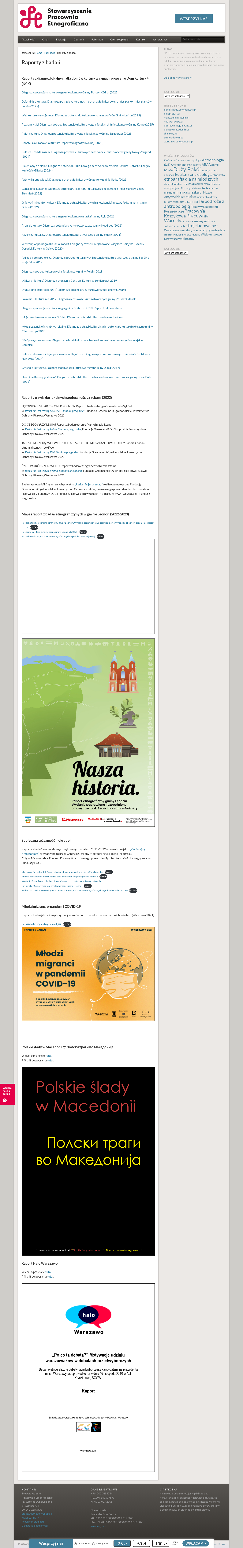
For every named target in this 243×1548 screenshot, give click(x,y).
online (188, 202)
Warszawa (171, 230)
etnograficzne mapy (198, 183)
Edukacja (61, 39)
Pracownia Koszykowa (184, 213)
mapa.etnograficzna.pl (176, 117)
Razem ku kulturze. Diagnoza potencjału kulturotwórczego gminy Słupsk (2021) (71, 234)
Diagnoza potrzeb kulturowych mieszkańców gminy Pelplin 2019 (62, 271)
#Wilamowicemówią (175, 160)
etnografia (219, 174)
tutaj (48, 1055)
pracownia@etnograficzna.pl (37, 1513)
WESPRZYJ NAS (193, 18)
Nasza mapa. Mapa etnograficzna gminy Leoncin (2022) (49, 531)
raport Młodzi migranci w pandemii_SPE (42, 924)
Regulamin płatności (33, 1521)
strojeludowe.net (173, 137)
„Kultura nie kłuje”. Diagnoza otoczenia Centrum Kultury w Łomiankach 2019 (69, 280)
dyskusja (205, 170)
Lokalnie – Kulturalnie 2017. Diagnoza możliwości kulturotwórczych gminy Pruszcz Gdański (79, 299)
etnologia (215, 184)
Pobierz (34, 527)
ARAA (206, 164)
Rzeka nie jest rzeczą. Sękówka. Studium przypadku (54, 410)
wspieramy (186, 238)
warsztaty (185, 230)
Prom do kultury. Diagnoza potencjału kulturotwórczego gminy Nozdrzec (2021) (72, 225)
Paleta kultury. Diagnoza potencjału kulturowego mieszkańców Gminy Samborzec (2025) (77, 133)
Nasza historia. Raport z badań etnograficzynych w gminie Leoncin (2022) (58, 536)
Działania (79, 39)
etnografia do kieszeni (175, 184)
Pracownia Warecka (186, 218)
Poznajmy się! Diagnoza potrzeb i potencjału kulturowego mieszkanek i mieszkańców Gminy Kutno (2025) (88, 124)
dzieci (214, 170)
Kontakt (140, 39)
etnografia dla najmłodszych (191, 179)
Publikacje (97, 39)
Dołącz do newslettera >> (178, 77)
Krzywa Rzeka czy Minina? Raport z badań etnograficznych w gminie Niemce (60, 876)
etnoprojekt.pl (172, 113)
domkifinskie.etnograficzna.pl (180, 109)
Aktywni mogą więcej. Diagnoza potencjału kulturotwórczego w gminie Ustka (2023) (74, 179)
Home (39, 52)
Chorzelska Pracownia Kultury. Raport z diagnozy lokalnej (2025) (62, 143)
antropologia (194, 160)
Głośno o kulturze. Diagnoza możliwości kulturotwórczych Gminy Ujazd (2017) (71, 367)
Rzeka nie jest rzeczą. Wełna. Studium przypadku (53, 470)
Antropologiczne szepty (186, 164)
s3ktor (186, 221)
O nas (45, 39)
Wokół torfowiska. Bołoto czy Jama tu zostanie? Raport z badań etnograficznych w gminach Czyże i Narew (75, 890)
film (183, 188)
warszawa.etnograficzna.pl (178, 141)
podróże (198, 202)
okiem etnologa (174, 201)
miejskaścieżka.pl (189, 192)
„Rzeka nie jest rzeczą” (89, 484)
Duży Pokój (187, 169)
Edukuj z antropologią (193, 174)
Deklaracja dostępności (35, 1525)
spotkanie (180, 226)
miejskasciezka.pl (173, 121)
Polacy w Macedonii (204, 206)
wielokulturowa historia (187, 234)
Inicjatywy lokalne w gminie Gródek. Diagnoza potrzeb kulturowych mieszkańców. (73, 317)
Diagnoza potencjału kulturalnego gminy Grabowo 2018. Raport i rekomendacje (72, 308)
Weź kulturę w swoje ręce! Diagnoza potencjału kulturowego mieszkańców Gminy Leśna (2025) (81, 115)
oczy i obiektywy (207, 196)
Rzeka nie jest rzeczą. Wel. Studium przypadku (52, 452)
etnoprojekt (172, 188)
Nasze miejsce (186, 197)
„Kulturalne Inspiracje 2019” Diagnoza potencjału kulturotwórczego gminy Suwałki (74, 289)
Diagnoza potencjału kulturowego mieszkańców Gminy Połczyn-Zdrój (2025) (70, 92)
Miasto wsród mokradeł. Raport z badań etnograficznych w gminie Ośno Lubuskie (62, 872)
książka (189, 188)
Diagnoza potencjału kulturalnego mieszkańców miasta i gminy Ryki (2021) (68, 216)
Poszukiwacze (174, 211)
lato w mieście (200, 188)
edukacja (169, 174)
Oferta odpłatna (119, 39)
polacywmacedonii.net (176, 129)
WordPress (219, 1544)
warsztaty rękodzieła (207, 230)
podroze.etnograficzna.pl (178, 125)
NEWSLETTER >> (31, 1517)
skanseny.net (171, 133)
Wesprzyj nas (160, 39)
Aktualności (28, 39)
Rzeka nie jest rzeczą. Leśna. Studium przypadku (53, 429)
